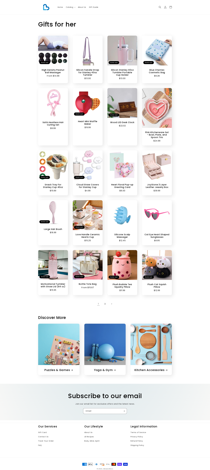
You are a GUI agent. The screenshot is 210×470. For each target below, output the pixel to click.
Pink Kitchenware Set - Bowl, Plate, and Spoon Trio (157, 135)
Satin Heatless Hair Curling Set (53, 123)
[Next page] (111, 304)
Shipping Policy (137, 445)
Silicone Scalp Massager (122, 235)
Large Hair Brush (53, 229)
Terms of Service (138, 432)
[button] (70, 7)
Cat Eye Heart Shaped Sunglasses (156, 235)
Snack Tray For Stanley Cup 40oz (53, 186)
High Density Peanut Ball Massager (53, 71)
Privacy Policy (137, 436)
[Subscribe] (124, 411)
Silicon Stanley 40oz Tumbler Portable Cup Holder (122, 72)
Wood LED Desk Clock (122, 122)
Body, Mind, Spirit (92, 441)
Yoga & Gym (103, 370)
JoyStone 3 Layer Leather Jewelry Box (157, 186)
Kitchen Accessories (149, 370)
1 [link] (98, 303)
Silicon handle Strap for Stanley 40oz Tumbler (87, 72)
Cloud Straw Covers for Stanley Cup (87, 186)
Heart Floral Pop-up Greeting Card (122, 186)
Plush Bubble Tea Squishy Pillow (122, 285)
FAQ (40, 445)
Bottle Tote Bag (88, 284)
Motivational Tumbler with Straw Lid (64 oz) (53, 285)
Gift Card (42, 432)
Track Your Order (46, 441)
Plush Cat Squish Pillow (157, 285)
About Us (88, 432)
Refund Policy (137, 441)
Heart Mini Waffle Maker (87, 122)
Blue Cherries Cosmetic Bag (157, 71)
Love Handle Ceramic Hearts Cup (88, 235)
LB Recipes (89, 436)
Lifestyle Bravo (108, 469)
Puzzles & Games (57, 370)
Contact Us (43, 436)
